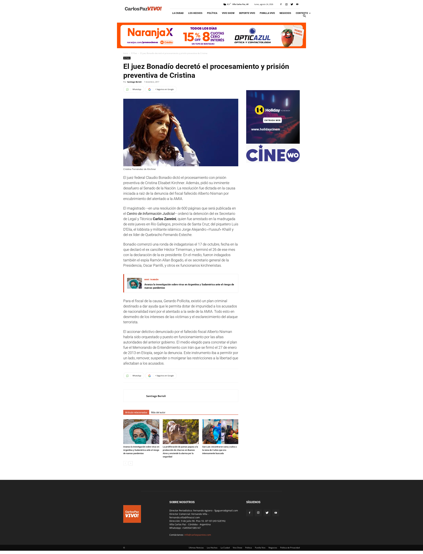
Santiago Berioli (134, 82)
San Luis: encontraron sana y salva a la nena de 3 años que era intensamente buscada (219, 450)
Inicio (125, 53)
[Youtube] (297, 4)
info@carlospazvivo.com (197, 534)
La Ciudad (178, 13)
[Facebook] (280, 4)
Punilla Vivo (267, 13)
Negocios (285, 13)
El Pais (134, 53)
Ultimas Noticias (196, 547)
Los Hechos (195, 13)
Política (212, 13)
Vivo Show (228, 13)
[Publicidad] (211, 35)
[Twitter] (291, 4)
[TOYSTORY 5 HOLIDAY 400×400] (273, 142)
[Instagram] (286, 4)
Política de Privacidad (290, 547)
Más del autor (158, 412)
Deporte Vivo (247, 13)
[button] (304, 16)
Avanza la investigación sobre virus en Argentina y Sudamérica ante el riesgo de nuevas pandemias (189, 286)
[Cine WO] (273, 161)
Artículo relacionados (136, 412)
